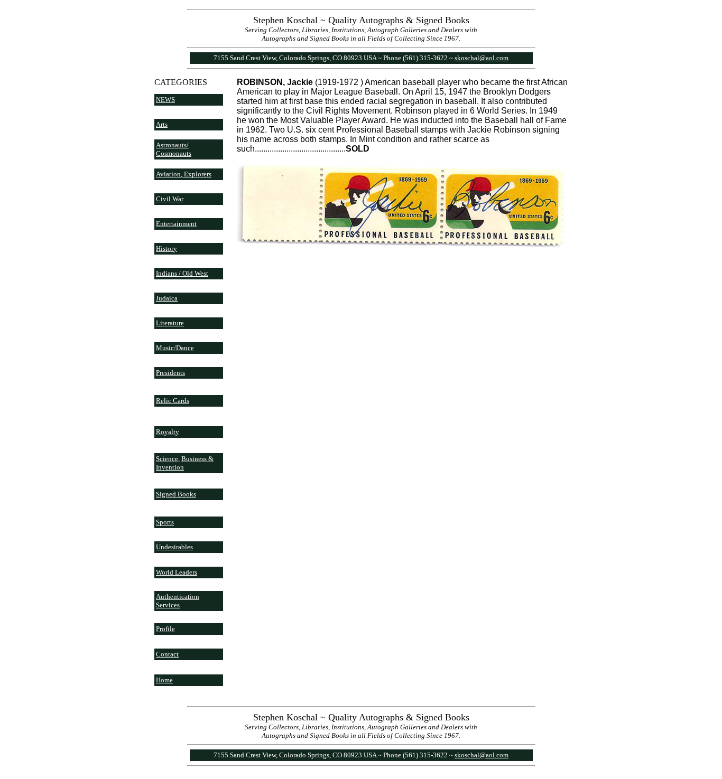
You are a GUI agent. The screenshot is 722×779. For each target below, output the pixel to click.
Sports (165, 522)
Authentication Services (177, 601)
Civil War (169, 199)
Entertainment (176, 224)
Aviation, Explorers (183, 174)
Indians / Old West (182, 273)
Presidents (170, 373)
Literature (170, 323)
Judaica (167, 298)
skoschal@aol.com (481, 58)
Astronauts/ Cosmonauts (173, 149)
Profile (165, 629)
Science (167, 459)
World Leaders (176, 572)
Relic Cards (172, 401)
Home (164, 680)
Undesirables (174, 547)
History (166, 248)
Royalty (167, 432)
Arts (162, 124)
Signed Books (176, 494)
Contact (167, 654)
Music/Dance (175, 348)
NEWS (165, 100)
